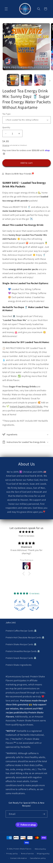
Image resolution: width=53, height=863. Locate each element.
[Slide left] (3, 81)
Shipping (5, 145)
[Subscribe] (43, 814)
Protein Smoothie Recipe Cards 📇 (23, 651)
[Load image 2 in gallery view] (26, 80)
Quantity (6, 127)
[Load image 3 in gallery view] (40, 80)
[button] (6, 8)
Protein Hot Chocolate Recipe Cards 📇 (25, 637)
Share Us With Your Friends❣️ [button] (19, 173)
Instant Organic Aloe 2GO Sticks (26, 406)
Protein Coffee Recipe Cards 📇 (21, 630)
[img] (26, 532)
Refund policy (40, 849)
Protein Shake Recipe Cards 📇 (21, 644)
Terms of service (27, 853)
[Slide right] (50, 81)
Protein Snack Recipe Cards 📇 (21, 657)
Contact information (18, 858)
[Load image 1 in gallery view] (13, 80)
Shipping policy (43, 853)
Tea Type (6, 113)
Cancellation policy (38, 858)
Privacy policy (12, 853)
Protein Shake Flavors (22, 849)
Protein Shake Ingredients (19, 664)
